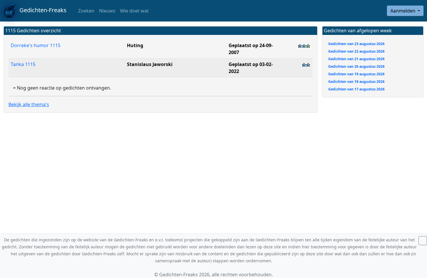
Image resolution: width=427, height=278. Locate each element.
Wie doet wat (134, 11)
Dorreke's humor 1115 (35, 45)
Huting (135, 45)
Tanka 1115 (24, 64)
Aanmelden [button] (403, 11)
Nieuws (107, 11)
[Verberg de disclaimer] (423, 240)
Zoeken (85, 11)
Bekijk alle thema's (28, 104)
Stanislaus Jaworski (150, 64)
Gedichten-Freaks (41, 10)
